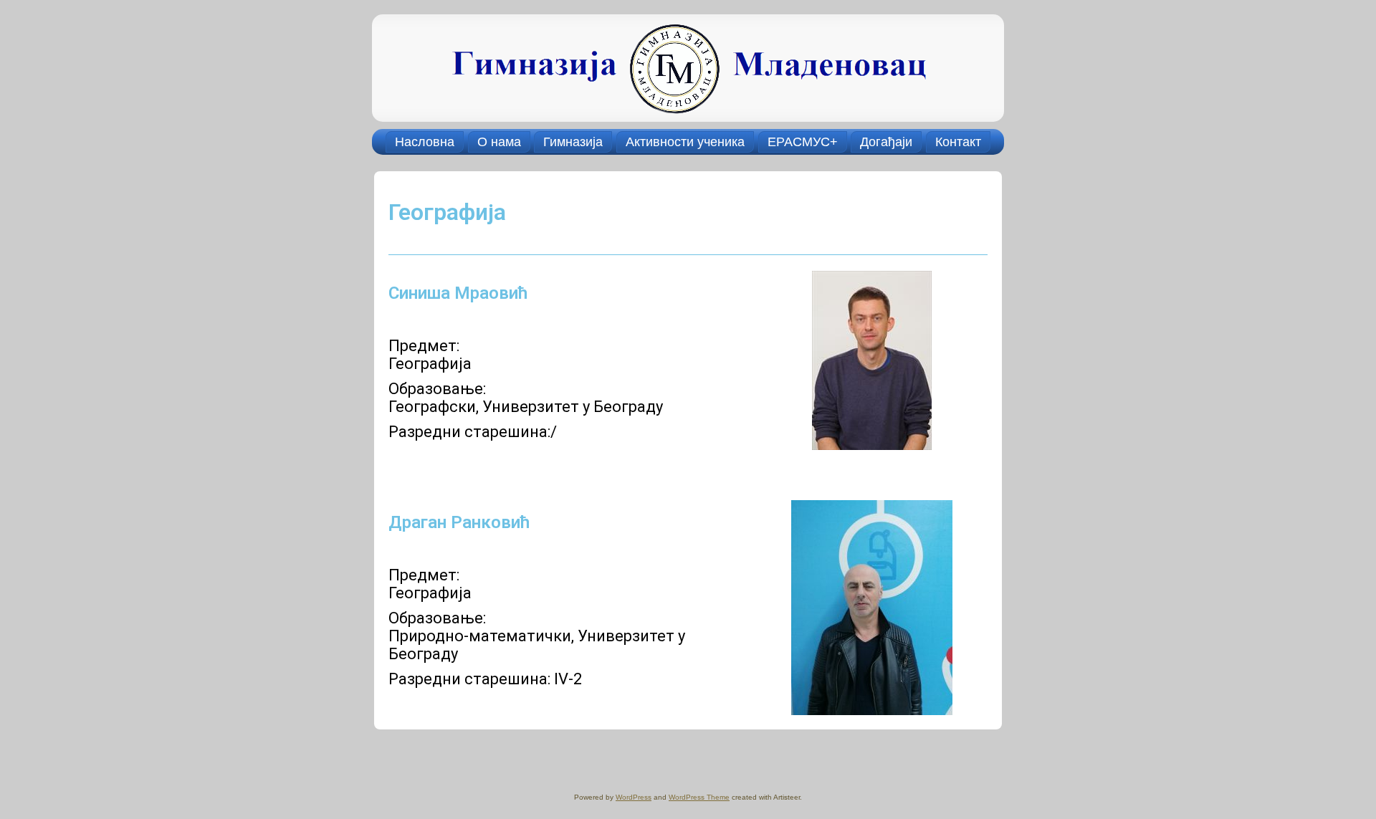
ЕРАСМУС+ (803, 142)
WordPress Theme (699, 797)
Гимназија (573, 142)
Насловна (424, 142)
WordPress (633, 797)
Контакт (958, 142)
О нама (499, 142)
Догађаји (886, 142)
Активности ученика (685, 142)
